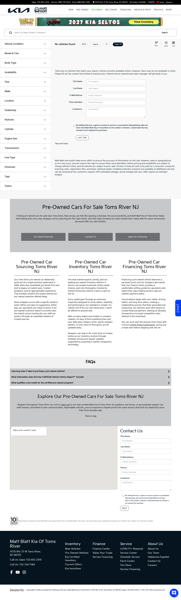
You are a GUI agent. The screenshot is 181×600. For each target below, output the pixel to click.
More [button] (169, 9)
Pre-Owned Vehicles (76, 553)
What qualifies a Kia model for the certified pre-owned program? (42, 383)
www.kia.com (159, 590)
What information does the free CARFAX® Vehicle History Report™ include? (47, 377)
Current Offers (73, 564)
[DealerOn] (17, 590)
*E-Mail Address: (127, 457)
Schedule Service (130, 557)
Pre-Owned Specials (43, 237)
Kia (94, 416)
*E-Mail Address (75, 95)
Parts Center (127, 561)
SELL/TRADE (111, 9)
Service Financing (103, 557)
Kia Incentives (73, 568)
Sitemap (55, 590)
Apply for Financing (137, 237)
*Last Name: (125, 447)
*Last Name (77, 88)
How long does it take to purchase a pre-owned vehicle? (38, 371)
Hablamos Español (158, 557)
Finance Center (101, 548)
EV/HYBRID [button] (96, 9)
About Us (153, 548)
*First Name (77, 81)
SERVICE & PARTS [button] (142, 9)
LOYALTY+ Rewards (131, 548)
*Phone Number (75, 102)
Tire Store (125, 565)
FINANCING (125, 9)
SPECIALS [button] (158, 9)
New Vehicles (72, 548)
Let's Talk (82, 137)
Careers (152, 565)
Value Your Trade (102, 553)
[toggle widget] (174, 593)
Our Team (153, 553)
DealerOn (47, 590)
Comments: (77, 109)
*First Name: (125, 436)
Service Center (128, 553)
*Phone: (123, 468)
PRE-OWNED (82, 9)
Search (165, 33)
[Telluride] (90, 22)
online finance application (142, 325)
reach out (65, 405)
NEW (71, 9)
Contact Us (90, 237)
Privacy (63, 590)
